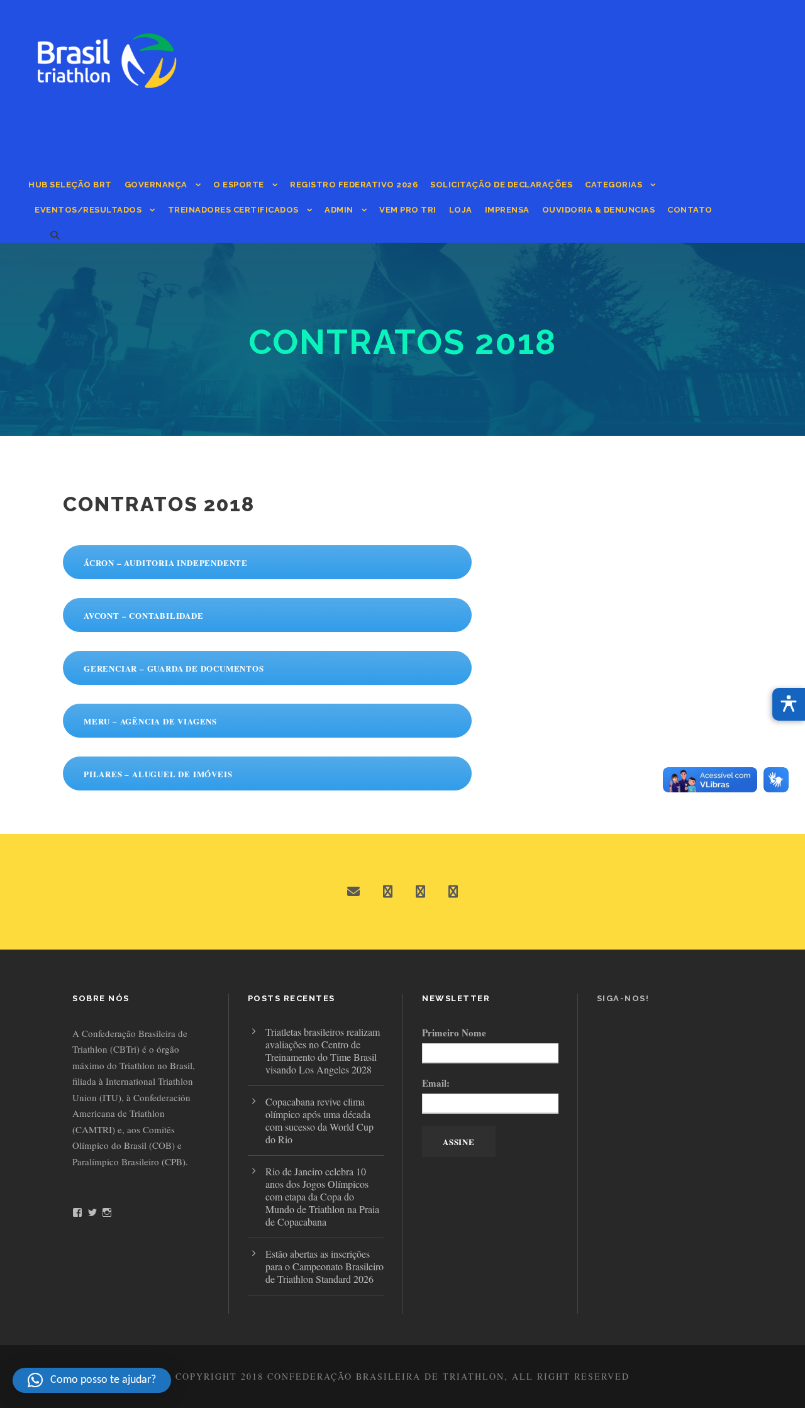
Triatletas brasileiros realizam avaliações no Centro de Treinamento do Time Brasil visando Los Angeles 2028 (322, 1050)
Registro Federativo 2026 (354, 184)
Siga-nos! (623, 998)
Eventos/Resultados (88, 209)
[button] (92, 1380)
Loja (460, 209)
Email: (436, 1083)
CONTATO (690, 209)
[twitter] (420, 891)
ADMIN (339, 209)
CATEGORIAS (613, 184)
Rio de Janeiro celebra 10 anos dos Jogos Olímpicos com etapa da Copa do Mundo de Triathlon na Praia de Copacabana (322, 1196)
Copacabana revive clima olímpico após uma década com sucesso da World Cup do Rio (319, 1120)
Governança (156, 184)
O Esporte (238, 184)
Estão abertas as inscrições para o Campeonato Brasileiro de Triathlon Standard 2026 (324, 1266)
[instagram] (453, 891)
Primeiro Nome (454, 1032)
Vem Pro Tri (407, 209)
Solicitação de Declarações (501, 184)
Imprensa (507, 209)
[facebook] (387, 891)
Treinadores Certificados (233, 209)
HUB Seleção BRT (70, 184)
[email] (353, 891)
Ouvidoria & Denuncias (598, 209)
